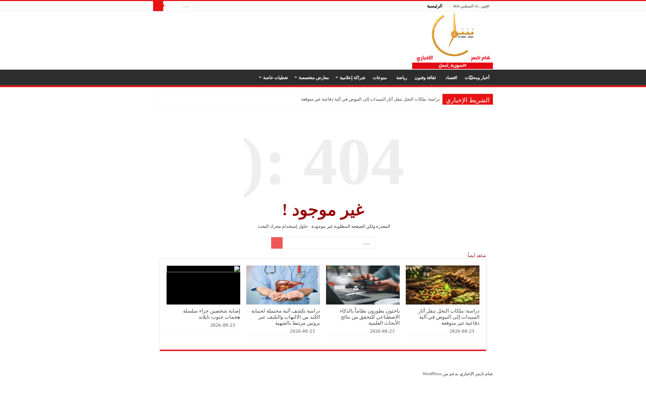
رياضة (400, 77)
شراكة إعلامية (352, 77)
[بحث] (158, 6)
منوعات (380, 77)
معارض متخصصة (314, 77)
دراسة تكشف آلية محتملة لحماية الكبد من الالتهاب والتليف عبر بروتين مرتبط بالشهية (285, 317)
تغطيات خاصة (275, 77)
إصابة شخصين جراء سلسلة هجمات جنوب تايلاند (211, 314)
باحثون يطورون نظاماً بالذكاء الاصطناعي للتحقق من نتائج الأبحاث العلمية (370, 317)
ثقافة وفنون (425, 77)
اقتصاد (450, 77)
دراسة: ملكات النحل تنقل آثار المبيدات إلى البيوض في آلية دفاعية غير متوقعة (370, 99)
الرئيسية (434, 5)
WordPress (432, 373)
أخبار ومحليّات (477, 77)
